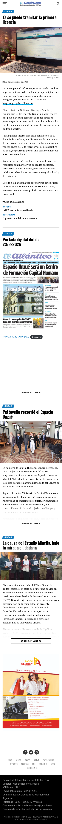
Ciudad (36, 760)
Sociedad (25, 764)
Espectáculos (48, 760)
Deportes (14, 764)
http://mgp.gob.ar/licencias (18, 103)
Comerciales (32, 768)
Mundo (18, 760)
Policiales (43, 764)
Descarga (36, 337)
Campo (27, 760)
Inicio (10, 760)
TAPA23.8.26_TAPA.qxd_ (16, 336)
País (34, 764)
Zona (53, 764)
